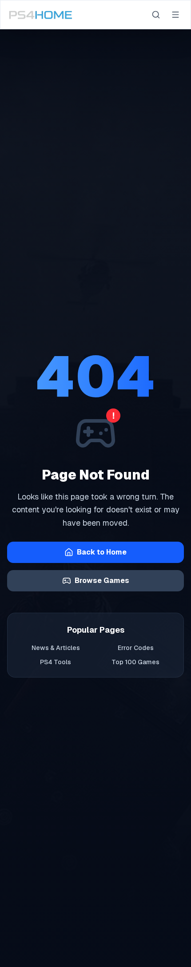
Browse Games (102, 580)
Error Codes (136, 648)
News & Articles (56, 648)
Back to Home (102, 552)
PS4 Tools (55, 662)
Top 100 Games (135, 662)
